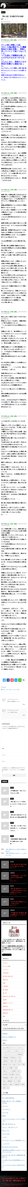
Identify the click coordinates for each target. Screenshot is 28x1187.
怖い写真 (5, 1074)
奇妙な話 (5, 1064)
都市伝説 (5, 1084)
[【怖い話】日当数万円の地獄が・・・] (16, 680)
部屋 (19, 1081)
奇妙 (20, 1061)
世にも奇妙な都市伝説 (8, 1098)
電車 (23, 1084)
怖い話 (4, 687)
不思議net (5, 1033)
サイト (3, 761)
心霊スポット (6, 1071)
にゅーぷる (5, 1112)
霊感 (4, 1087)
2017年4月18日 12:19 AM (12, 710)
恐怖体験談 (5, 1077)
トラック (15, 689)
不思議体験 (5, 1057)
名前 (3, 748)
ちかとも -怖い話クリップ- (10, 1127)
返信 (24, 704)
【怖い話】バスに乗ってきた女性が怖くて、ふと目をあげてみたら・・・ (18, 828)
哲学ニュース (5, 1130)
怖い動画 (12, 1074)
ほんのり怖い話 (6, 1047)
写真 (12, 1061)
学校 (23, 1064)
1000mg (4, 1040)
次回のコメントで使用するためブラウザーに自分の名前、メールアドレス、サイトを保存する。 (13, 769)
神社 (16, 1077)
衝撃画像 (10, 1081)
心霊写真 (14, 1071)
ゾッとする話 (15, 1051)
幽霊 (11, 1067)
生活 (18, 689)
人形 (19, 1057)
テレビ (10, 689)
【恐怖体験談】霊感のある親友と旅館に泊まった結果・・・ (18, 841)
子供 (19, 1064)
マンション (12, 1054)
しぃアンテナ (5, 1143)
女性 (14, 1064)
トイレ (21, 1051)
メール (3, 755)
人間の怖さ (5, 1061)
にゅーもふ (5, 1106)
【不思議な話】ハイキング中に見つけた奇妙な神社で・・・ (18, 877)
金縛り (11, 1084)
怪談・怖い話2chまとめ (8, 1124)
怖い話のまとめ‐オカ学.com (10, 1147)
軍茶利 (4, 1116)
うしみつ (4, 1137)
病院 (12, 1077)
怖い (19, 1071)
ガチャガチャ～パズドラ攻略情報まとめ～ (14, 1140)
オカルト (21, 1047)
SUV (4, 689)
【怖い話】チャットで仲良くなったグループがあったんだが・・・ (18, 804)
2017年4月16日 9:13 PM (12, 699)
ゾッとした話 (6, 1051)
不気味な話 (13, 1057)
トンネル (5, 1054)
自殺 (4, 1081)
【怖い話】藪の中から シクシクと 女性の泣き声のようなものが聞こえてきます (18, 890)
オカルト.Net (5, 1134)
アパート (15, 1047)
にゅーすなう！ (6, 1109)
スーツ (6, 689)
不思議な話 (19, 1054)
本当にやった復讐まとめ (9, 1037)
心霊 (16, 1067)
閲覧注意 (17, 1084)
